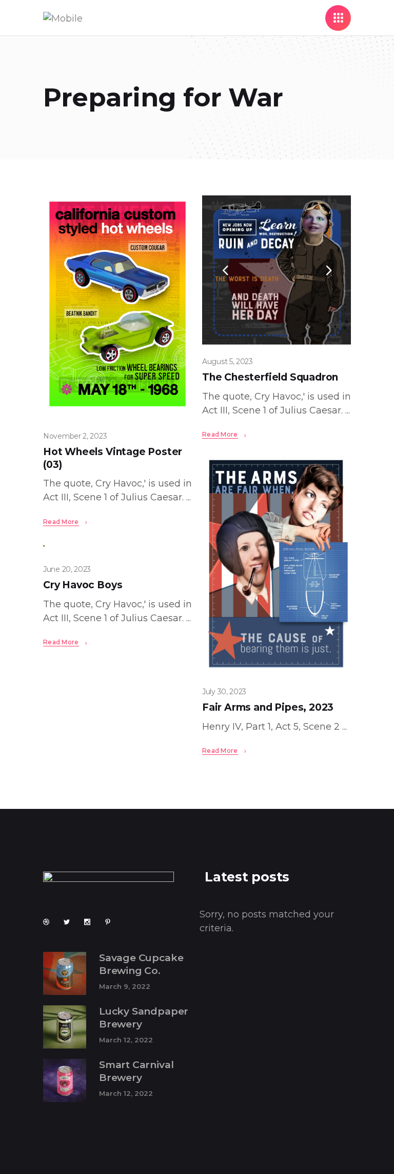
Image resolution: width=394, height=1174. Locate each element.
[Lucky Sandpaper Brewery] (64, 1027)
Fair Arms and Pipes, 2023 (267, 707)
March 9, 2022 (124, 986)
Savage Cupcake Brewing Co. (141, 964)
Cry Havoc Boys (82, 585)
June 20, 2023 (67, 569)
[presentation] (225, 270)
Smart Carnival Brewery (136, 1071)
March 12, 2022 (126, 1040)
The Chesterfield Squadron (270, 377)
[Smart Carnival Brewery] (64, 1080)
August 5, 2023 (227, 361)
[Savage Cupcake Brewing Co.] (64, 973)
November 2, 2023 (75, 436)
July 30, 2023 (224, 691)
